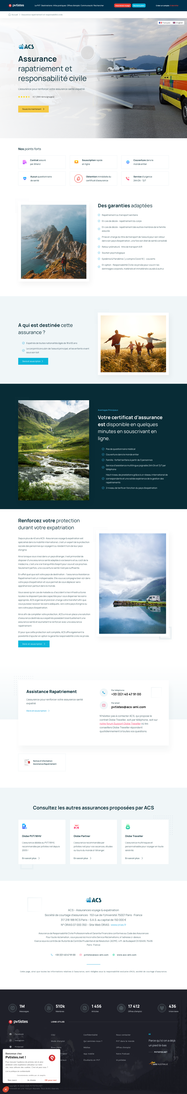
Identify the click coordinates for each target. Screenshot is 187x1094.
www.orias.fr (118, 925)
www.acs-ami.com (126, 954)
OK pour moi (51, 1080)
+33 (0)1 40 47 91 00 (126, 694)
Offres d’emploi (73, 5)
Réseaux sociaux (58, 1060)
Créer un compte (162, 5)
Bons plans (56, 1047)
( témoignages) (43, 96)
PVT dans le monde (125, 1041)
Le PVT (37, 5)
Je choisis (31, 1080)
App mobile (89, 1054)
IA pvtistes (121, 1060)
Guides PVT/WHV (59, 1054)
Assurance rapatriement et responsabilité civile (42, 14)
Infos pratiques (59, 5)
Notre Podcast (123, 1054)
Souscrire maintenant (31, 109)
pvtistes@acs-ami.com (128, 707)
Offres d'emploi (123, 1047)
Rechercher (99, 5)
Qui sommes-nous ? (93, 1041)
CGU (53, 1035)
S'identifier (174, 5)
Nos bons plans (138, 6)
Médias (87, 1047)
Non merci (12, 1080)
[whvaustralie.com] (158, 1064)
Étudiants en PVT (92, 1060)
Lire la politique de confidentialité (17, 1071)
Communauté (87, 5)
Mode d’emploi (58, 1041)
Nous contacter (123, 1035)
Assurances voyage (122, 6)
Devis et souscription (31, 361)
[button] (5, 1089)
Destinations (46, 5)
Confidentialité (90, 1035)
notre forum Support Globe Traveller (120, 723)
